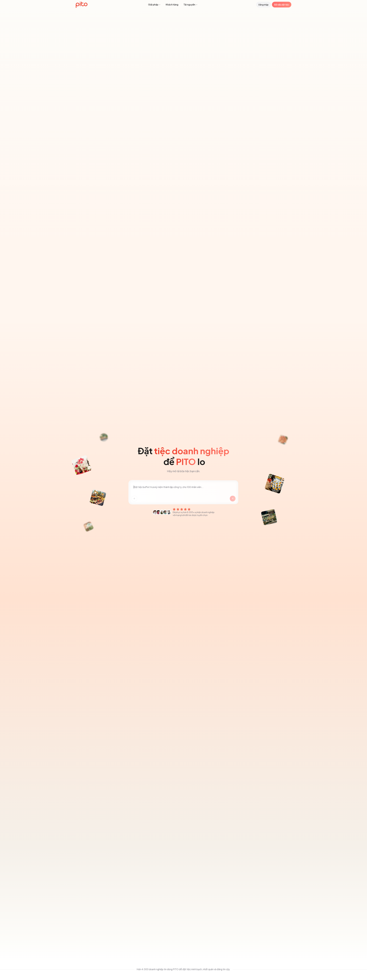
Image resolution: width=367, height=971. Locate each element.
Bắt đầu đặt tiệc (281, 4)
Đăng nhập (263, 4)
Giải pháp (153, 4)
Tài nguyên (189, 4)
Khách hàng (172, 4)
